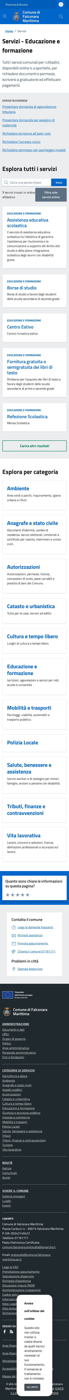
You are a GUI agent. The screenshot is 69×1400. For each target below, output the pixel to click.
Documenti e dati (13, 1029)
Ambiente (8, 1080)
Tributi (6, 1135)
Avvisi (6, 1177)
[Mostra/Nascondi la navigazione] (4, 16)
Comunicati (9, 1173)
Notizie (7, 1168)
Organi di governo (13, 1038)
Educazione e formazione (24, 213)
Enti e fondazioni (13, 1057)
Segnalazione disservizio (18, 1276)
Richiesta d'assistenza (16, 1280)
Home (9, 31)
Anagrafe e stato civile (16, 1085)
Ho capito (32, 1387)
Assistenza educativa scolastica (27, 222)
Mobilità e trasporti (14, 1122)
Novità (7, 1162)
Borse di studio (22, 287)
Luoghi (6, 1201)
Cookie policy (10, 1294)
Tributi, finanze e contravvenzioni (24, 1140)
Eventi (6, 1205)
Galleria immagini (13, 1196)
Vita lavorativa (11, 1149)
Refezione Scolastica (27, 416)
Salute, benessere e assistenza (22, 1131)
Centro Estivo (20, 326)
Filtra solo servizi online (51, 194)
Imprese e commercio (16, 1117)
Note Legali (9, 1303)
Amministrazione (15, 1024)
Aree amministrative (15, 1048)
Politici (6, 1043)
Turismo (7, 1145)
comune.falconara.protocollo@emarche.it (29, 1247)
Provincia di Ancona (17, 4)
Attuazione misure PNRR (18, 1285)
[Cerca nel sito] (61, 16)
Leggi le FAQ (10, 1267)
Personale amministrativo (19, 1052)
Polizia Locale (11, 1126)
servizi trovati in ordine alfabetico (18, 194)
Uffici (5, 1034)
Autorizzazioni (11, 1094)
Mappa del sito (11, 1376)
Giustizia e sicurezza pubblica (21, 1112)
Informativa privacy (15, 1299)
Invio (59, 182)
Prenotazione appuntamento (20, 1271)
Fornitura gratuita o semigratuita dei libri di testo (30, 367)
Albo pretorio (10, 1308)
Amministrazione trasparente (21, 1290)
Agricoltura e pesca (14, 1076)
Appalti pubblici (12, 1089)
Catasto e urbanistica (16, 1099)
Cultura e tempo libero (16, 1103)
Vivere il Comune (15, 1190)
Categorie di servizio (18, 1070)
